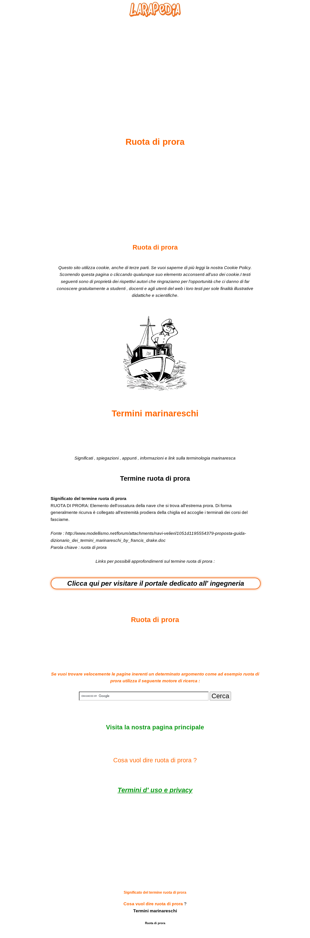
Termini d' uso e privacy (155, 790)
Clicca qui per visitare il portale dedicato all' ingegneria (155, 583)
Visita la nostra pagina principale (155, 727)
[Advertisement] (155, 66)
